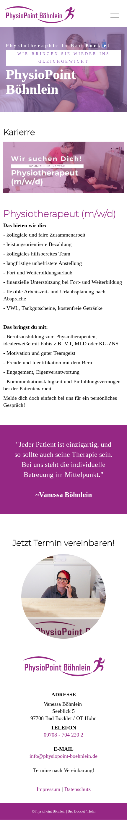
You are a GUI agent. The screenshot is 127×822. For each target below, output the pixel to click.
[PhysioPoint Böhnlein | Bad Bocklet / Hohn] (39, 15)
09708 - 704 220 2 (63, 735)
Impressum (48, 789)
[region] (63, 69)
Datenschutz (77, 789)
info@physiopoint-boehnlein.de (63, 756)
